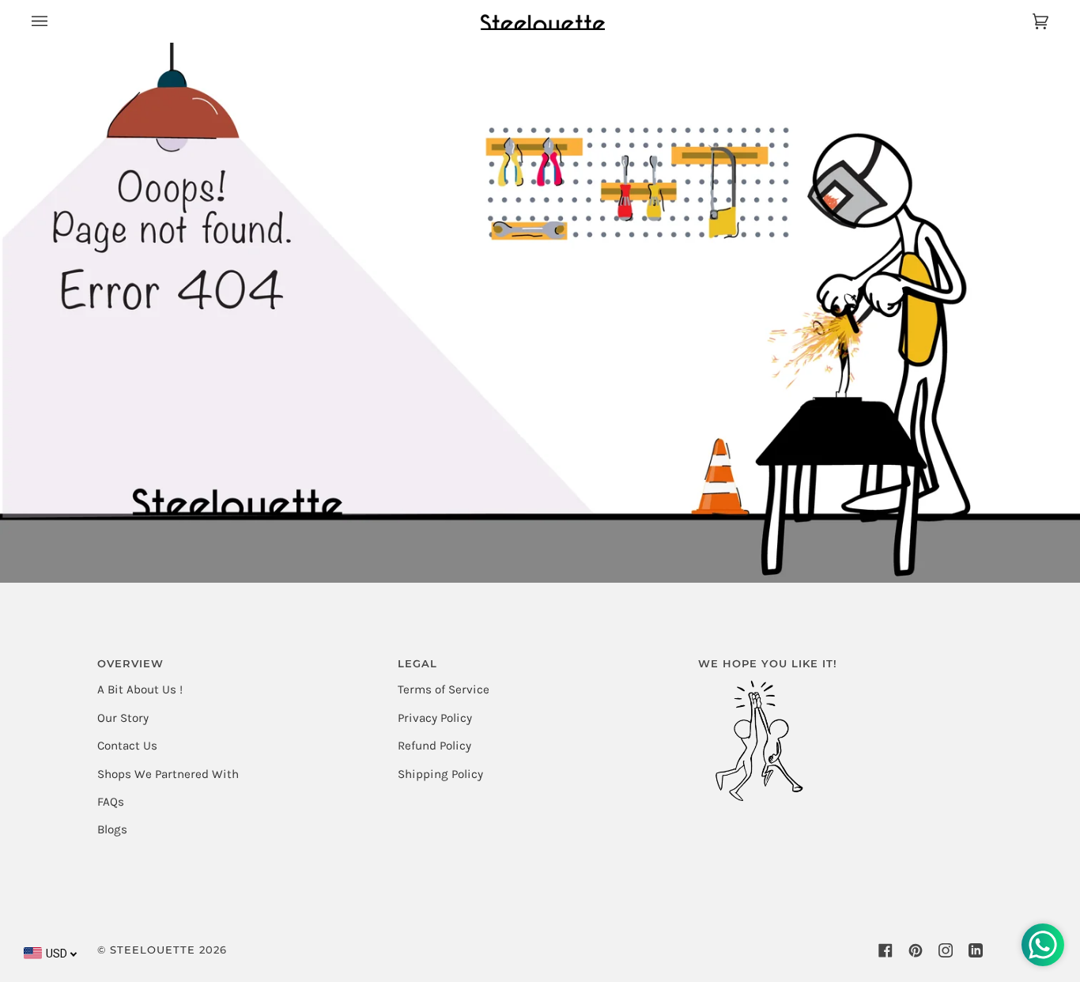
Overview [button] (130, 664)
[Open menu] (55, 21)
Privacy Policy (435, 718)
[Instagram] (945, 950)
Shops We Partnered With (168, 774)
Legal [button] (417, 664)
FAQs (110, 802)
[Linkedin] (976, 950)
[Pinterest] (915, 950)
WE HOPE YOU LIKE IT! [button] (767, 664)
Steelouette (152, 950)
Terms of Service (443, 689)
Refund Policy (434, 745)
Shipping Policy (440, 774)
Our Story (123, 718)
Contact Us (127, 745)
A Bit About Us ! (140, 689)
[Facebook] (885, 950)
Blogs (112, 829)
